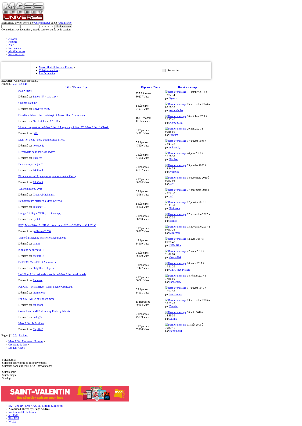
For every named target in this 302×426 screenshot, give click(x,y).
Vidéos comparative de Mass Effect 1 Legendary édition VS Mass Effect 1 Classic (63, 127)
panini (36, 243)
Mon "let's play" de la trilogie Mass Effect (41, 139)
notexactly (38, 145)
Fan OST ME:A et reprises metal (36, 298)
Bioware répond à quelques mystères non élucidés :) (47, 176)
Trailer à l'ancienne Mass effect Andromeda (42, 237)
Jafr (171, 183)
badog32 (37, 317)
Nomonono (39, 292)
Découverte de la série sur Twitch (36, 151)
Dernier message (188, 87)
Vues (157, 87)
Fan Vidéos (25, 90)
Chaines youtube (27, 102)
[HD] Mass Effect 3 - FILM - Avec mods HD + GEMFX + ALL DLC (57, 225)
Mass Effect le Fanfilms (31, 323)
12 (57, 121)
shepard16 (38, 255)
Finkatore (174, 208)
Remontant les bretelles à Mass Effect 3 (40, 200)
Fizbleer (37, 157)
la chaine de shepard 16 (31, 249)
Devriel (173, 306)
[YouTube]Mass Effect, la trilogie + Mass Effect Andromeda (51, 115)
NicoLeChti (39, 121)
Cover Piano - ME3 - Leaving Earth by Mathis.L (45, 311)
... (53, 96)
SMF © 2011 (32, 405)
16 (55, 96)
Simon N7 (38, 96)
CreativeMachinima (44, 194)
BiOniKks (175, 245)
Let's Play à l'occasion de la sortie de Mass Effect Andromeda (52, 274)
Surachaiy (174, 232)
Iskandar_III (39, 206)
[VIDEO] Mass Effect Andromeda (37, 262)
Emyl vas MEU (41, 108)
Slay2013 (38, 329)
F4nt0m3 (174, 134)
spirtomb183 (176, 330)
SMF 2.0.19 (15, 405)
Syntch (173, 98)
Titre (68, 87)
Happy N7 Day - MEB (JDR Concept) (39, 213)
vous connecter (41, 22)
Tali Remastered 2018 (30, 188)
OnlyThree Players (43, 268)
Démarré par (81, 87)
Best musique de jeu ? (30, 164)
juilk (35, 133)
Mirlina (173, 318)
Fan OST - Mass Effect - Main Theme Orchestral (45, 286)
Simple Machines (52, 405)
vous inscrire (64, 22)
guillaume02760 (42, 231)
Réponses (146, 87)
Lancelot (37, 280)
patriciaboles (176, 110)
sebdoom (38, 304)
